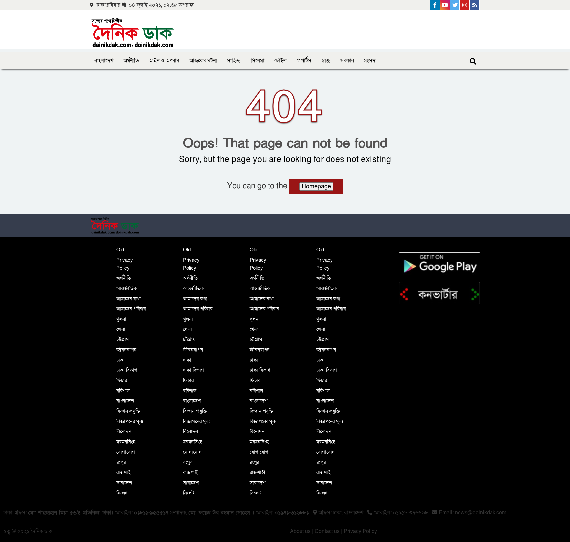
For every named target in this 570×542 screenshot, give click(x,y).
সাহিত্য (234, 60)
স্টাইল (280, 60)
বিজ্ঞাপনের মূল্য (129, 421)
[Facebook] (435, 5)
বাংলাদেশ (103, 60)
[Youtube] (445, 5)
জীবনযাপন (126, 349)
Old (120, 249)
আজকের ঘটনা (203, 60)
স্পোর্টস (304, 60)
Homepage (316, 186)
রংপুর (121, 462)
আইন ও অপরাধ (164, 60)
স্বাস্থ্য (326, 60)
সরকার (347, 60)
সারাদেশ (124, 482)
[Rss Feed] (475, 5)
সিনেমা (257, 60)
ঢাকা (120, 360)
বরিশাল (123, 390)
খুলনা (121, 319)
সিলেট (121, 493)
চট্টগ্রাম (122, 339)
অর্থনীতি (131, 60)
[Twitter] (455, 5)
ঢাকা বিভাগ (126, 370)
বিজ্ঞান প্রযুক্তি (128, 411)
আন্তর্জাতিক (126, 288)
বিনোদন (123, 431)
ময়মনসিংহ (125, 441)
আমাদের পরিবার (131, 308)
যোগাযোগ (125, 452)
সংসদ (369, 60)
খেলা (120, 329)
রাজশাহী (124, 472)
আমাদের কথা (128, 298)
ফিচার (121, 380)
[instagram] (465, 5)
